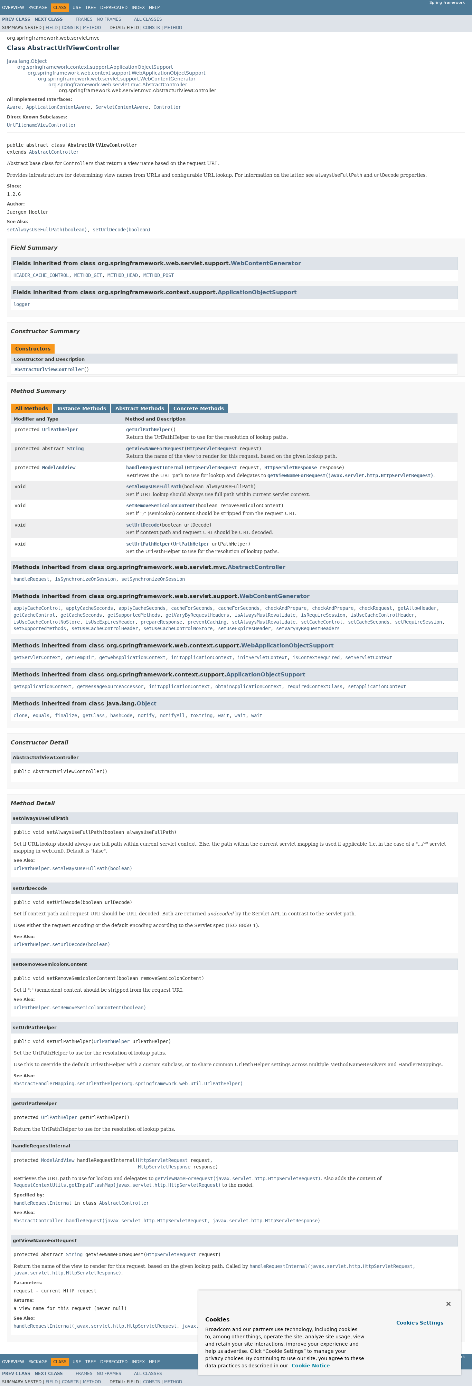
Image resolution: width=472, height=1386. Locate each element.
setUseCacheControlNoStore (178, 628)
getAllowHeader (417, 608)
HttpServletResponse (290, 467)
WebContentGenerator (266, 263)
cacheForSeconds (192, 608)
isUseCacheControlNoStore (46, 622)
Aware (14, 107)
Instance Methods (81, 408)
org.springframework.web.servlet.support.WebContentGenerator (117, 78)
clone (20, 715)
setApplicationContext (377, 686)
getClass (94, 715)
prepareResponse (161, 622)
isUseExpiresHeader (110, 622)
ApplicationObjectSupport (257, 292)
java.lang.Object (27, 61)
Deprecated (114, 7)
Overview (13, 7)
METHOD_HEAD (122, 275)
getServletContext (36, 657)
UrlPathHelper (60, 429)
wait (223, 715)
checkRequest (375, 608)
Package (37, 7)
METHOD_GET (88, 275)
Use (77, 7)
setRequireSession (418, 622)
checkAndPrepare (285, 608)
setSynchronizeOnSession (153, 579)
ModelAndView (58, 467)
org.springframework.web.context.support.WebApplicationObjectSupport (116, 73)
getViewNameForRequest (155, 448)
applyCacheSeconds (89, 608)
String (75, 448)
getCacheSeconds (81, 615)
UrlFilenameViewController (41, 125)
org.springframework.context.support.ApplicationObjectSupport (95, 67)
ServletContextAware (121, 107)
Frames (84, 19)
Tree (90, 7)
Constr (70, 27)
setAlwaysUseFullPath (153, 486)
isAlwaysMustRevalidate (265, 615)
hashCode (121, 715)
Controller (167, 107)
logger (21, 304)
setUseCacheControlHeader (105, 628)
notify (146, 715)
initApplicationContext (201, 657)
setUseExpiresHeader (244, 628)
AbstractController (54, 152)
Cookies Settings (419, 1323)
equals (41, 715)
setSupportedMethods (39, 628)
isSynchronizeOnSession (85, 579)
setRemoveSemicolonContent (160, 505)
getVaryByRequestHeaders (197, 615)
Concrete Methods (198, 408)
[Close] (448, 1303)
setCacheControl (321, 622)
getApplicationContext (42, 686)
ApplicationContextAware (58, 107)
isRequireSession (323, 615)
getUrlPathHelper (148, 429)
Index (138, 7)
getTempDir (80, 657)
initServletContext (262, 657)
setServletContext (368, 657)
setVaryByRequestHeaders (308, 628)
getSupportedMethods (133, 615)
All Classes (148, 19)
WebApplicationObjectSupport (287, 645)
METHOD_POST (158, 275)
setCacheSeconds (368, 622)
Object (146, 703)
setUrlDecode (142, 525)
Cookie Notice (310, 1365)
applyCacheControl (36, 608)
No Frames (109, 19)
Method (92, 27)
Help (154, 7)
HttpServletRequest (212, 448)
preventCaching (207, 622)
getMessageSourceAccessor (110, 686)
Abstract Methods (139, 408)
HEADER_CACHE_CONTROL (41, 275)
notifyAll (172, 715)
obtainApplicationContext (248, 686)
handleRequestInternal (155, 467)
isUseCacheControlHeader (382, 615)
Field (52, 27)
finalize (66, 715)
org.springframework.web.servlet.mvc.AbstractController (117, 84)
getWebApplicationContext (132, 657)
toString (201, 715)
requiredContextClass (314, 686)
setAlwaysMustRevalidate (263, 622)
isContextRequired (316, 657)
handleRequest (31, 579)
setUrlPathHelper (148, 544)
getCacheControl (34, 615)
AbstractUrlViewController (49, 369)
